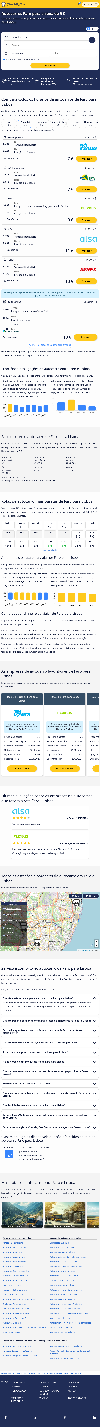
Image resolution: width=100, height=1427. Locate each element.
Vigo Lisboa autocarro (60, 1318)
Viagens (43, 1398)
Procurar (86, 158)
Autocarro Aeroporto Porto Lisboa (65, 1358)
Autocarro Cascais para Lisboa (63, 1261)
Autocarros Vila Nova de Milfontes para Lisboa (70, 1323)
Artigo (72, 1390)
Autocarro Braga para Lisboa (63, 1247)
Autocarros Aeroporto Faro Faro (17, 1346)
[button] (76, 902)
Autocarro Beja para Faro (14, 1257)
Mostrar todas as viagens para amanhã (51, 344)
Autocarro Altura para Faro (14, 1247)
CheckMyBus (5, 1373)
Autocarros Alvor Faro (12, 1252)
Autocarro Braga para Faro (14, 1261)
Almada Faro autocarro (13, 1243)
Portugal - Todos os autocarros (26, 1373)
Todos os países (77, 1398)
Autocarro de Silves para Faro (16, 1313)
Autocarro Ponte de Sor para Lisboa (66, 1290)
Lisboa (92, 896)
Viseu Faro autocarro (12, 1332)
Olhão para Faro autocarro (14, 1304)
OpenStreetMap (85, 950)
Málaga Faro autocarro (13, 1294)
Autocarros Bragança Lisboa (62, 1252)
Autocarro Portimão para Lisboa (64, 1294)
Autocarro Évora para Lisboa (62, 1271)
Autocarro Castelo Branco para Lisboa (67, 1266)
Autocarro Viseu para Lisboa (62, 1332)
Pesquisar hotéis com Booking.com (22, 59)
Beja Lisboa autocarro (59, 1243)
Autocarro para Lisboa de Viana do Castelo (69, 1313)
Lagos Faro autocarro (12, 1285)
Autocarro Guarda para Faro (15, 1280)
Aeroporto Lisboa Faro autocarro (17, 1351)
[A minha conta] (78, 4)
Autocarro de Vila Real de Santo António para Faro (25, 1327)
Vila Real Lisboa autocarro (61, 1327)
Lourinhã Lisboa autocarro (62, 1280)
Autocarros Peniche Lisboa (62, 1285)
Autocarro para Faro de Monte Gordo (19, 1299)
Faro (77, 896)
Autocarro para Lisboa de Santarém (66, 1304)
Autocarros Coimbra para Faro (16, 1271)
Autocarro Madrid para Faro (15, 1290)
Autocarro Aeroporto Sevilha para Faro (20, 1355)
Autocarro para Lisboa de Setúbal (65, 1308)
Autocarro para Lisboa (71, 1373)
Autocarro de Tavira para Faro (16, 1318)
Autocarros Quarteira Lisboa (62, 1299)
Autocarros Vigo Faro (12, 1323)
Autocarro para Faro (51, 1373)
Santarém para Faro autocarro (16, 1308)
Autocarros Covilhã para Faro (15, 1275)
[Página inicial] (38, 4)
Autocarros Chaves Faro (13, 1266)
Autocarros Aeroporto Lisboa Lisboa (66, 1346)
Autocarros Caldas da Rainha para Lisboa (68, 1257)
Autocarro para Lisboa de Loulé (64, 1275)
